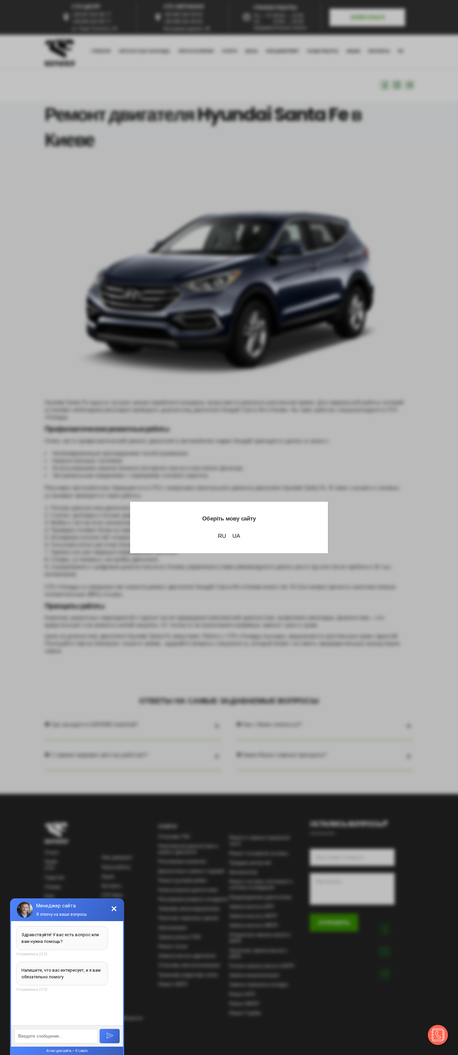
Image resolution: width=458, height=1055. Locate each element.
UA (236, 536)
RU (222, 536)
